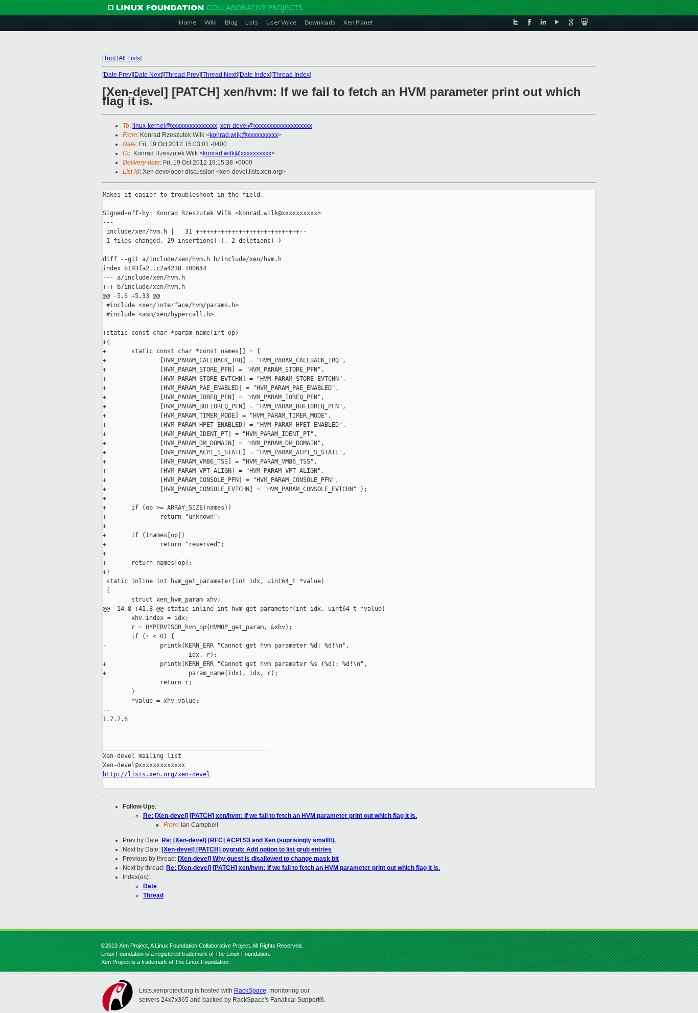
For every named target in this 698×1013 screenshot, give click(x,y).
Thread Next (219, 74)
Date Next (148, 74)
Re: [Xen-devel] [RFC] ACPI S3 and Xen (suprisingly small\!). (248, 840)
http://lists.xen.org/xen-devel (156, 774)
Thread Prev (182, 74)
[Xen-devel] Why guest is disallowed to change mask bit (258, 858)
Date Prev (117, 74)
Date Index (255, 74)
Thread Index (291, 74)
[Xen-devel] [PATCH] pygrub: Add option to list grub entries (246, 849)
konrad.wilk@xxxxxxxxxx (244, 135)
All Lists (129, 58)
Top (109, 58)
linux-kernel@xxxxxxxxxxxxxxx (174, 125)
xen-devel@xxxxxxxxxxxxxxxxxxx (266, 125)
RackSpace (250, 990)
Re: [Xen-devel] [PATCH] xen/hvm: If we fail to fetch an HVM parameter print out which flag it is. (280, 815)
